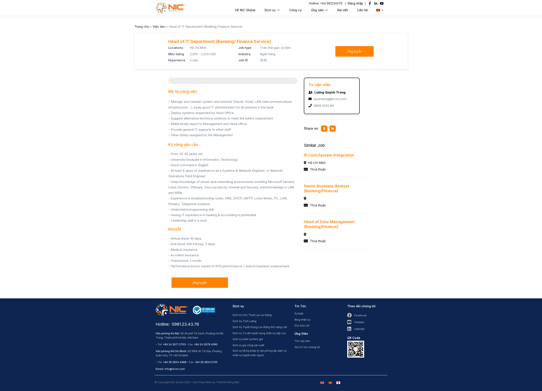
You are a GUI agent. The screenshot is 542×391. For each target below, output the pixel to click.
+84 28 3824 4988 (174, 362)
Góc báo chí (302, 325)
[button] (355, 3)
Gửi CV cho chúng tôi (307, 347)
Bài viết (342, 10)
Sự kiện (299, 313)
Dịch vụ (270, 10)
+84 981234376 (331, 3)
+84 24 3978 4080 (206, 344)
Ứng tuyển (354, 51)
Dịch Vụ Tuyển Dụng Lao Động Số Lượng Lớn (260, 327)
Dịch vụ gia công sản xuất (248, 345)
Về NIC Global (245, 10)
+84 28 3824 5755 (206, 362)
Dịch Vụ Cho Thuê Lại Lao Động (252, 315)
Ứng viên (318, 10)
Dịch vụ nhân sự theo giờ (248, 339)
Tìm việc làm (302, 341)
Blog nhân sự (302, 319)
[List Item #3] (382, 3)
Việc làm (159, 27)
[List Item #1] (370, 3)
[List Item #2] (376, 3)
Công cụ (295, 10)
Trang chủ (141, 27)
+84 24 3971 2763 (174, 344)
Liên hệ (362, 10)
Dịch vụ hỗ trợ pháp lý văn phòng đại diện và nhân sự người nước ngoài (259, 353)
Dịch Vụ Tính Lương (244, 321)
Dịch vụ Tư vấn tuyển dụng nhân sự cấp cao (259, 333)
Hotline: (314, 3)
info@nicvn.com (175, 368)
